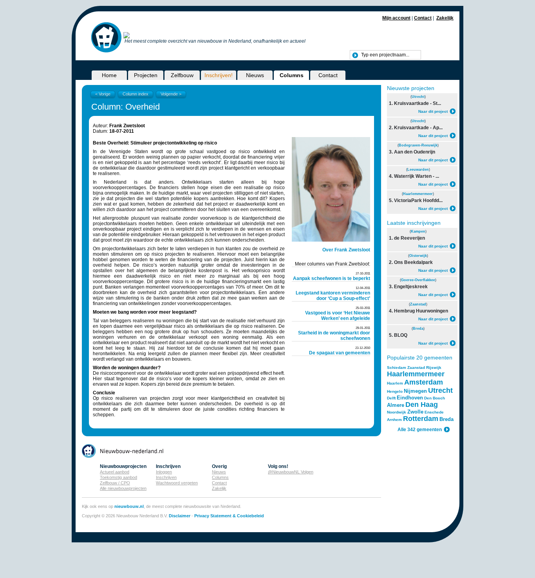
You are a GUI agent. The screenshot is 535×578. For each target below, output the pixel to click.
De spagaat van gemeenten (339, 353)
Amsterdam (423, 382)
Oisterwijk (418, 256)
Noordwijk (396, 412)
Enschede (434, 412)
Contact (423, 18)
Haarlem (395, 383)
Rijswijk (433, 367)
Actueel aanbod (114, 472)
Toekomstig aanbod (118, 477)
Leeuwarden (418, 170)
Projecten (145, 75)
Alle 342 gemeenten (420, 429)
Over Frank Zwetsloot (346, 250)
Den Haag (421, 404)
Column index (135, 94)
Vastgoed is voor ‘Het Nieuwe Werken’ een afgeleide (337, 315)
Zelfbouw (182, 75)
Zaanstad (418, 304)
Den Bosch (434, 398)
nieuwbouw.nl (129, 506)
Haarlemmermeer (418, 194)
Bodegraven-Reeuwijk (418, 145)
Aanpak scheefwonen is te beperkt (331, 278)
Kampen (418, 231)
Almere (395, 405)
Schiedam (396, 367)
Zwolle (415, 412)
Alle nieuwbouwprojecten (123, 488)
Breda (418, 329)
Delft (391, 398)
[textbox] (385, 55)
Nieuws (255, 75)
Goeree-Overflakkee (418, 280)
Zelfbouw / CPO (115, 482)
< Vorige (102, 94)
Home (109, 75)
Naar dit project (433, 111)
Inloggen (164, 472)
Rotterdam (420, 419)
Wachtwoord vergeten (177, 482)
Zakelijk (445, 18)
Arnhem (394, 419)
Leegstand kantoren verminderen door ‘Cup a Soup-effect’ (333, 295)
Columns (292, 75)
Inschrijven (166, 477)
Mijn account (396, 18)
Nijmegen (415, 391)
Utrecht (418, 97)
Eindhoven (410, 398)
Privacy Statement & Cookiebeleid (229, 515)
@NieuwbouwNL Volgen (290, 472)
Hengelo (395, 391)
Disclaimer (179, 515)
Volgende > (171, 94)
